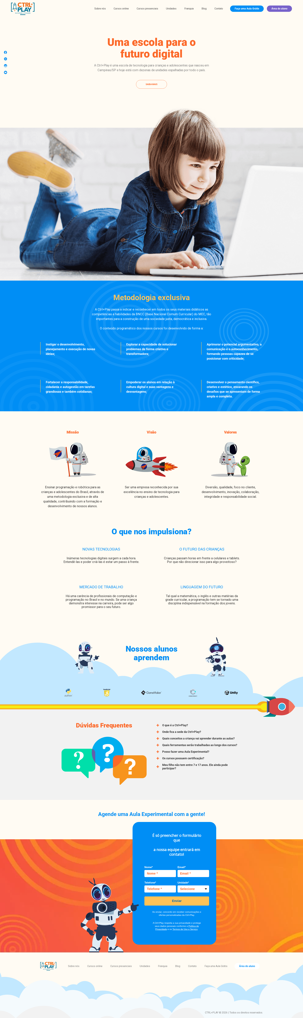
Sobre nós (100, 8)
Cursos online (121, 8)
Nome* (148, 867)
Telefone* (150, 882)
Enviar (177, 901)
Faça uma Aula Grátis (247, 8)
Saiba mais (151, 84)
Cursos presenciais (147, 8)
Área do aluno (279, 8)
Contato (218, 8)
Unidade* (183, 882)
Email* (182, 867)
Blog (204, 8)
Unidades (171, 8)
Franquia (189, 8)
